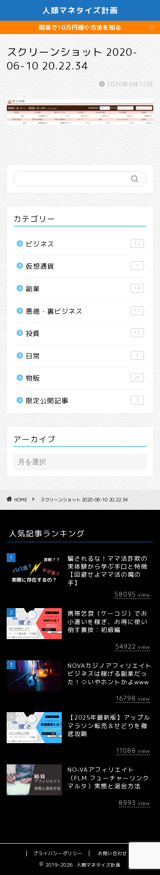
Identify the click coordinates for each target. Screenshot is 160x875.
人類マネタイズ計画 (80, 10)
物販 (83, 378)
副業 (83, 288)
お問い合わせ (112, 853)
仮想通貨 (82, 266)
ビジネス (83, 244)
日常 (82, 356)
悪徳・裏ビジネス (83, 311)
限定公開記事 (82, 400)
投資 (83, 333)
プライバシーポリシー (57, 853)
